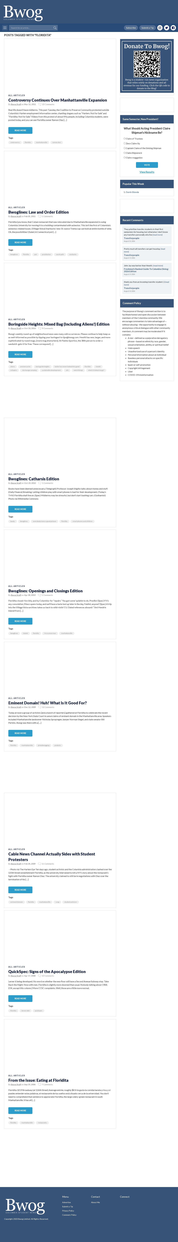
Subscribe (131, 27)
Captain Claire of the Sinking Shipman (143, 148)
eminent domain (16, 902)
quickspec (38, 1011)
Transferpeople (131, 238)
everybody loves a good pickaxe (44, 521)
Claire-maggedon (134, 157)
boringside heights (43, 366)
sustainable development (51, 370)
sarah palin (60, 254)
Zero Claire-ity (133, 143)
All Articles (16, 95)
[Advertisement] (60, 398)
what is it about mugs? (96, 370)
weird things (78, 370)
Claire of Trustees (134, 138)
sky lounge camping (29, 370)
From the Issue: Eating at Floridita (38, 1080)
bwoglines (14, 254)
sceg (57, 902)
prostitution (46, 254)
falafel (25, 633)
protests (58, 745)
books (12, 521)
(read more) (158, 235)
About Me (95, 1202)
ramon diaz (56, 142)
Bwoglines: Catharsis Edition (33, 478)
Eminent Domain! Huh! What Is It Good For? (47, 702)
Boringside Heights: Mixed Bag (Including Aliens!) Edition (58, 324)
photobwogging (43, 745)
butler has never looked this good (67, 366)
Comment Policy (69, 1215)
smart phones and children (82, 521)
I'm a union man (50, 633)
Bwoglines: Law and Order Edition (38, 212)
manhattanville (41, 142)
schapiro (13, 370)
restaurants (42, 1123)
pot (35, 254)
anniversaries (25, 366)
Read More (20, 130)
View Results (147, 172)
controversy (15, 142)
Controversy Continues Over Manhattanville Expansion (57, 100)
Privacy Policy (68, 1210)
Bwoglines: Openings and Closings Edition (45, 590)
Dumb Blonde (132, 192)
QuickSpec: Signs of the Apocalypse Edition (47, 971)
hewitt (98, 366)
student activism (70, 902)
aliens (12, 366)
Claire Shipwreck (134, 153)
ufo (67, 370)
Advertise (66, 1202)
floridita (28, 142)
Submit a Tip (148, 27)
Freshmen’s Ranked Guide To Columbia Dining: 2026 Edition (146, 270)
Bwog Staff (16, 104)
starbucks (72, 254)
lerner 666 (25, 1011)
